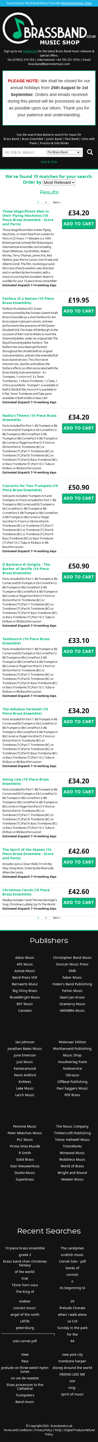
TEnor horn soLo (25, 1285)
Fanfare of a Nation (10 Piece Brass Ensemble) (28, 300)
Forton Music (72, 990)
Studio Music (25, 1172)
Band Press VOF (24, 977)
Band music (24, 1401)
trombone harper (72, 1361)
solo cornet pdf (25, 1341)
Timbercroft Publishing (72, 1133)
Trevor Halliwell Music (72, 1139)
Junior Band (54, 139)
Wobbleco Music (72, 1159)
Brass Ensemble (32, 139)
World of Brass (72, 1166)
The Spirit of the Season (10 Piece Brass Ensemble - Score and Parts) (28, 853)
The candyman (72, 1248)
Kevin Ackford (25, 1075)
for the (72, 1334)
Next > (57, 202)
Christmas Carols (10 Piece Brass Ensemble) (26, 891)
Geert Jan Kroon (72, 997)
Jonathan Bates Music (25, 1048)
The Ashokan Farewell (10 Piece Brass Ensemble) (25, 711)
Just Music (25, 1062)
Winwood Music (72, 1153)
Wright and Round (72, 1172)
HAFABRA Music (72, 1010)
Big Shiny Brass (25, 990)
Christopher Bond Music (72, 957)
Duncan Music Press (72, 964)
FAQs (58, 1430)
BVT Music (25, 1004)
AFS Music (25, 964)
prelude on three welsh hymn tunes (25, 1369)
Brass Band (11, 139)
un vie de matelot (25, 1378)
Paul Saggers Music (72, 1088)
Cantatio (25, 1010)
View (25, 1354)
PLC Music (25, 1139)
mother (25, 1301)
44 (72, 1341)
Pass (25, 1361)
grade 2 (25, 1254)
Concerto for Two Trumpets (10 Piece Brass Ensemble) (30, 487)
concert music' (24, 1308)
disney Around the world (72, 1367)
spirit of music (72, 1394)
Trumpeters (25, 1395)
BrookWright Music (25, 997)
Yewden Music (72, 1179)
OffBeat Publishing (72, 1081)
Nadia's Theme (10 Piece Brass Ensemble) (29, 417)
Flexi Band (71, 139)
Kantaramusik (25, 1068)
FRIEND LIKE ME (72, 1374)
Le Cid (72, 1321)
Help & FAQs (49, 162)
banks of (72, 1268)
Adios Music (24, 957)
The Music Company (72, 1126)
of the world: (25, 1271)
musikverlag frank (72, 1062)
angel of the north (24, 1314)
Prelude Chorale (72, 1308)
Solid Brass (25, 1159)
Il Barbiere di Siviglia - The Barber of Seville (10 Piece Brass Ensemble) (26, 568)
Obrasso (72, 1075)
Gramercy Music (72, 1004)
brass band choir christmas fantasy (25, 1263)
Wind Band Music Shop (76, 3)
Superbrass (25, 1179)
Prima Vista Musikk (25, 1146)
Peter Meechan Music (25, 1133)
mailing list (30, 51)
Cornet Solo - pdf (72, 1261)
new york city (72, 1354)
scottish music (72, 1254)
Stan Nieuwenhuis (24, 1166)
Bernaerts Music (25, 984)
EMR (72, 971)
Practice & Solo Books (54, 143)
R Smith (25, 1153)
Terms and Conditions (18, 1430)
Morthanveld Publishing (72, 1048)
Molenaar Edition (72, 1042)
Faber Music (72, 977)
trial (25, 1278)
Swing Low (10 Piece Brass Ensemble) (25, 781)
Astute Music (25, 971)
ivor (72, 1381)
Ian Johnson (24, 1042)
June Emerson (25, 1055)
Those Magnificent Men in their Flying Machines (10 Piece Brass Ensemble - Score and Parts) (28, 217)
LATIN (24, 1321)
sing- (72, 1387)
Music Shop (72, 1055)
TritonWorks (72, 1146)
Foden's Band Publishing (72, 984)
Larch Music (24, 1095)
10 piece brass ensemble (25, 1248)
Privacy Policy (43, 1430)
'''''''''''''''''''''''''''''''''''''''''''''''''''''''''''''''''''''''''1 (28, 1334)
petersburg (25, 1327)
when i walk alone (72, 1314)
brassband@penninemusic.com (49, 64)
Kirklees (25, 1081)
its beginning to (72, 1288)
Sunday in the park (72, 1327)
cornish (72, 1274)
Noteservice (72, 1068)
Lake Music (25, 1088)
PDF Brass (72, 1095)
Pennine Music (25, 1126)
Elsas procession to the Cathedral (25, 1386)
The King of (25, 1291)
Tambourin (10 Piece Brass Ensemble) (25, 640)
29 (72, 1301)
